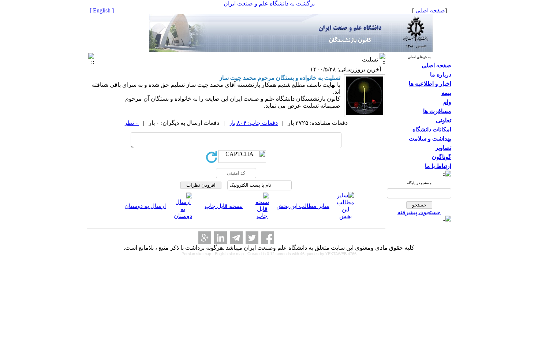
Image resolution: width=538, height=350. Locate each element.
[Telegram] (236, 237)
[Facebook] (267, 237)
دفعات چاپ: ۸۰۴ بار (253, 123)
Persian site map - (198, 254)
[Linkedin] (220, 237)
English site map (230, 254)
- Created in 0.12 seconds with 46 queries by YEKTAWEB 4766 (300, 254)
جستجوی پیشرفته (419, 212)
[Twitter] (252, 237)
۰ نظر (131, 123)
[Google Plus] (204, 237)
